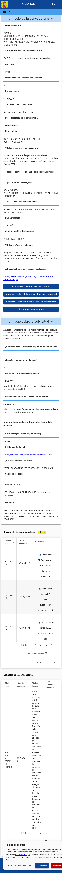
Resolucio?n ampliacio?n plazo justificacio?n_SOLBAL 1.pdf (45, 599)
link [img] (40, 549)
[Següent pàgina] (46, 645)
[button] (31, 18)
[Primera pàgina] (35, 645)
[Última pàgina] (52, 645)
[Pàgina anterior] (41, 645)
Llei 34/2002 (22, 854)
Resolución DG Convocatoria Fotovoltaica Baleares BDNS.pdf (46, 566)
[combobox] (49, 652)
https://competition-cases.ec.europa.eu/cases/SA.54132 (29, 455)
